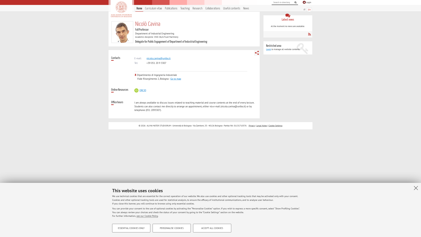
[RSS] (309, 34)
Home (139, 8)
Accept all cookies (212, 228)
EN (309, 9)
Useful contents (231, 8)
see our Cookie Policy (147, 215)
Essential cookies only (131, 228)
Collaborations (212, 8)
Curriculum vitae (153, 8)
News (246, 8)
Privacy (252, 125)
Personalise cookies (172, 228)
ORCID (142, 90)
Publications (171, 8)
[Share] (257, 52)
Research (197, 8)
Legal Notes (261, 125)
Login (268, 49)
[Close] (416, 188)
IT (304, 9)
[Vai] (295, 2)
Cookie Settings (275, 125)
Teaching (185, 8)
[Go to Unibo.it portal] (121, 9)
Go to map (175, 78)
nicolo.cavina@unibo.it (159, 58)
